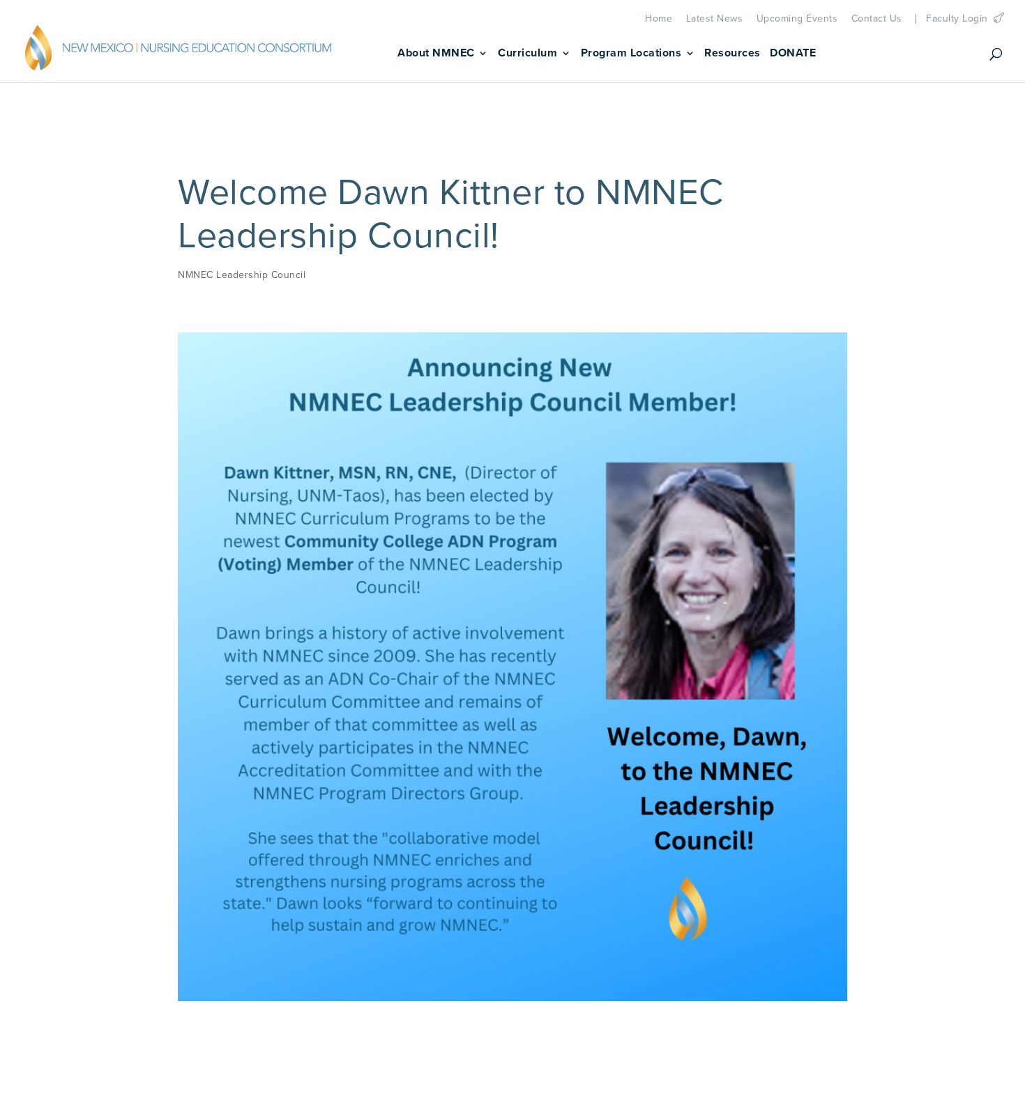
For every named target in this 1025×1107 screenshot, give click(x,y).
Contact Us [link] (876, 19)
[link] (179, 51)
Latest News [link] (714, 19)
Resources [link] (732, 54)
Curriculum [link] (527, 54)
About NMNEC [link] (436, 54)
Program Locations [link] (631, 54)
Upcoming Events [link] (797, 19)
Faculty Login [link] (957, 19)
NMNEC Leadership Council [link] (241, 275)
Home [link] (658, 19)
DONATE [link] (793, 54)
